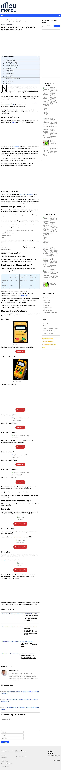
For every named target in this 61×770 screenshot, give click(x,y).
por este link (20, 514)
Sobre (44, 326)
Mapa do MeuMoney (47, 338)
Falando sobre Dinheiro (7, 24)
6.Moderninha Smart (10, 76)
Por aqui (3, 560)
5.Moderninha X (9, 75)
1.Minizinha (8, 68)
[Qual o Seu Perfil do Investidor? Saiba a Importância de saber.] (10, 658)
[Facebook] (16, 756)
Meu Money (51, 752)
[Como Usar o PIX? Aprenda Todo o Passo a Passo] (10, 645)
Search (57, 26)
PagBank (13, 122)
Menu (3, 15)
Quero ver (20, 351)
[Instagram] (23, 756)
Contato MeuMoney (47, 341)
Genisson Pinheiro (14, 670)
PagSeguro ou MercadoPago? (12, 65)
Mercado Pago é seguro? (11, 62)
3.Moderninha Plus (10, 72)
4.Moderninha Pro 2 (10, 73)
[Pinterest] (20, 756)
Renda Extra (46, 303)
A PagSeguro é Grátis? (11, 60)
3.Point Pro (8, 83)
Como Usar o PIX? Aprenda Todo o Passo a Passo (28, 644)
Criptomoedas (47, 310)
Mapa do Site (5, 766)
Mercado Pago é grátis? (11, 63)
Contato (45, 323)
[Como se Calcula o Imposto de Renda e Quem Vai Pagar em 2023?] (12, 618)
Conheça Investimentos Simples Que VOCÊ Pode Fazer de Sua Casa (30, 632)
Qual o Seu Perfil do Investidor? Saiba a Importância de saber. (29, 657)
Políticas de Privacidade (50, 328)
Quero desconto (20, 524)
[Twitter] (26, 756)
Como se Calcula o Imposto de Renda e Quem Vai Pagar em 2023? (31, 618)
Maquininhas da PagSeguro (12, 67)
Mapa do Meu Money (49, 331)
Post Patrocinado (48, 333)
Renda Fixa (46, 305)
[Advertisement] (20, 44)
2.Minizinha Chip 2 (10, 70)
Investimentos (47, 300)
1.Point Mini (8, 80)
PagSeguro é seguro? (10, 59)
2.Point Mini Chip (10, 81)
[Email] (16, 758)
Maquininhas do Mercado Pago (13, 78)
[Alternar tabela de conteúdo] (38, 57)
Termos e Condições (7, 764)
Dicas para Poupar (48, 298)
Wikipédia (16, 146)
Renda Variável (47, 307)
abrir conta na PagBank (26, 194)
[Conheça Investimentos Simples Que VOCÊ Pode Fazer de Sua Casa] (12, 632)
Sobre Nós (4, 757)
